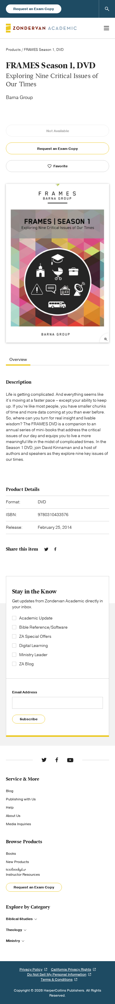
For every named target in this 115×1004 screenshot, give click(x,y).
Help (10, 807)
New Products (17, 861)
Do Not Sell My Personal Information (56, 974)
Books (11, 853)
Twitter (46, 549)
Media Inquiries (18, 824)
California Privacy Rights (71, 969)
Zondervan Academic (41, 28)
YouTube (70, 760)
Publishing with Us (21, 799)
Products (13, 49)
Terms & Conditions (57, 979)
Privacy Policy (30, 969)
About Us (13, 815)
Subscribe (28, 719)
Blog (9, 791)
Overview (18, 359)
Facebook (55, 549)
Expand (104, 338)
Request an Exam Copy (33, 9)
